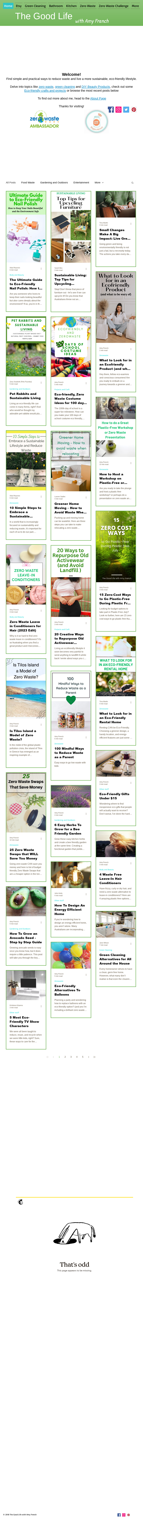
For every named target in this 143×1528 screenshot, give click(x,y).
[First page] (47, 1057)
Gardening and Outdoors (54, 182)
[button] (132, 182)
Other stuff (104, 789)
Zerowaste (103, 355)
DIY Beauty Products (96, 86)
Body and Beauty (17, 275)
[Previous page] (53, 1057)
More (97, 182)
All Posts (11, 182)
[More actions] (42, 268)
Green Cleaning (105, 950)
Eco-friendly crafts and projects (45, 90)
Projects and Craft (62, 389)
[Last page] (94, 1057)
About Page (98, 98)
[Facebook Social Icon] (111, 110)
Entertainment (81, 182)
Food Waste (28, 182)
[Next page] (88, 1057)
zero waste (46, 86)
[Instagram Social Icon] (118, 110)
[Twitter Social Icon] (126, 110)
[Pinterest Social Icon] (134, 110)
